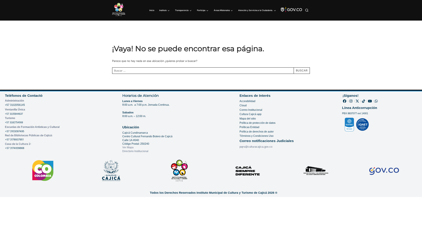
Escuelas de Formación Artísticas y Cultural (32, 127)
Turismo (10, 118)
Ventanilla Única (15, 109)
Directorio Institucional (135, 151)
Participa (201, 10)
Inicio (151, 10)
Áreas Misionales (222, 10)
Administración (14, 100)
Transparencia (182, 10)
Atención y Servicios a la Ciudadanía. (255, 10)
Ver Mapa (128, 147)
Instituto (163, 10)
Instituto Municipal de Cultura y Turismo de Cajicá (231, 192)
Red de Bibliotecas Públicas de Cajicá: (29, 135)
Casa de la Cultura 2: (18, 143)
